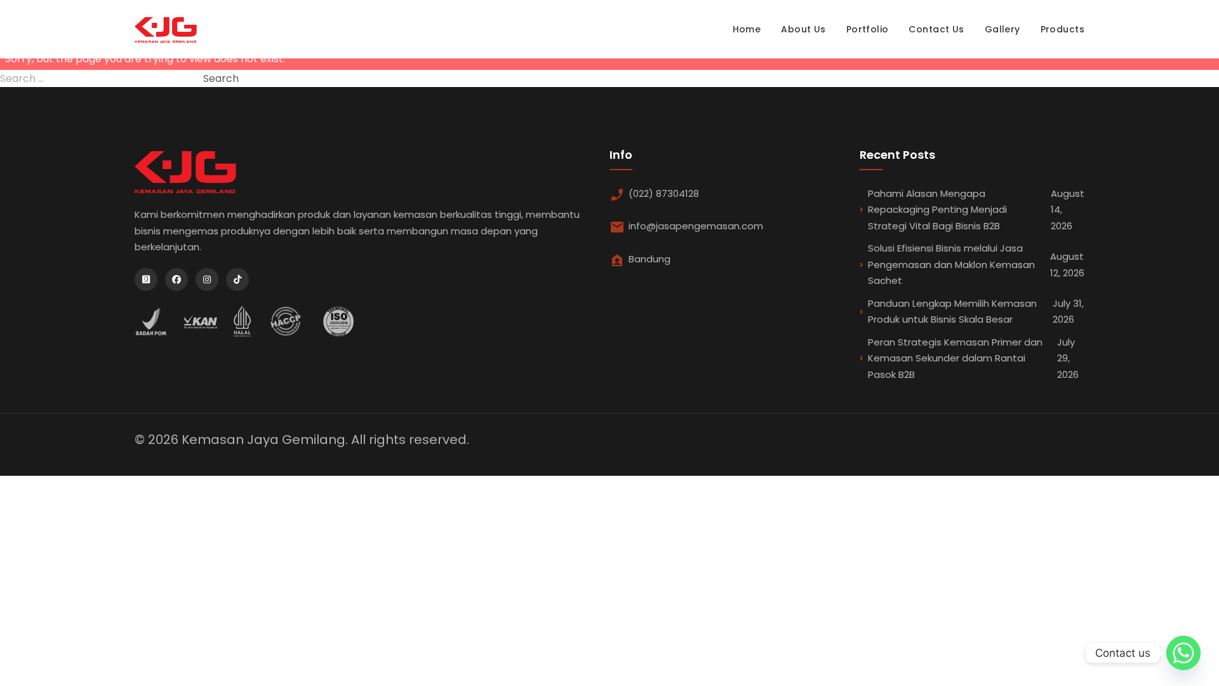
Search (221, 78)
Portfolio (867, 29)
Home (747, 29)
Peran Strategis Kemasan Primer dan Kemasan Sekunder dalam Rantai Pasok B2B (973, 358)
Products (1062, 29)
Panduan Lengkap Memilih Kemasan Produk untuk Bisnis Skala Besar (976, 311)
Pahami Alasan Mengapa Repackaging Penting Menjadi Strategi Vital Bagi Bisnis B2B (976, 209)
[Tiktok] (237, 279)
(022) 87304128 (664, 193)
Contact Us (936, 29)
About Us (803, 29)
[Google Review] (146, 279)
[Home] (166, 29)
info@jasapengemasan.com (696, 225)
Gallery (1002, 29)
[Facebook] (176, 279)
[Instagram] (207, 279)
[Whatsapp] (1183, 653)
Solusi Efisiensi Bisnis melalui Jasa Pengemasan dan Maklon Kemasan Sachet (976, 264)
